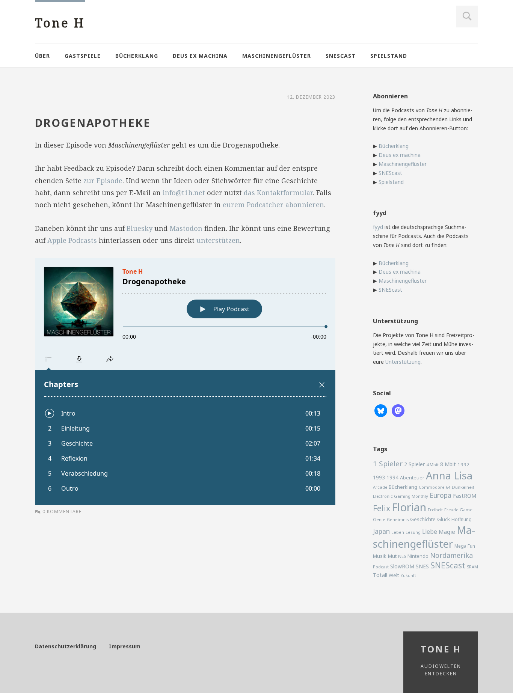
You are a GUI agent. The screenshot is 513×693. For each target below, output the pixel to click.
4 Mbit (432, 464)
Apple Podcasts (72, 240)
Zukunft (408, 575)
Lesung (413, 532)
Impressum (124, 646)
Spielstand (388, 55)
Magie (447, 531)
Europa (440, 495)
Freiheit (435, 509)
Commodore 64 (434, 487)
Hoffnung (461, 519)
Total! (380, 575)
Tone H (60, 23)
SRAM (472, 566)
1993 (379, 477)
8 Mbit (448, 464)
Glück (443, 519)
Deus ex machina (200, 55)
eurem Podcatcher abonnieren (273, 204)
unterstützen (218, 240)
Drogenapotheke (93, 122)
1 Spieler (388, 464)
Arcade (380, 487)
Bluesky (139, 228)
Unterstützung (403, 361)
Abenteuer (412, 477)
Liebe (429, 531)
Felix (381, 508)
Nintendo (418, 556)
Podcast (381, 566)
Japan (381, 531)
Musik (379, 556)
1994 (392, 477)
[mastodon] (398, 410)
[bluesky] (380, 410)
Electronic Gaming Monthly (400, 496)
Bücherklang (136, 55)
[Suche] (467, 16)
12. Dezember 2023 (311, 97)
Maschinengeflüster (276, 55)
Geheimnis (398, 519)
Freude (451, 509)
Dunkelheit (463, 487)
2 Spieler (414, 464)
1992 (463, 464)
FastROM (465, 495)
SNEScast (341, 55)
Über (42, 55)
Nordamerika (451, 555)
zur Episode (102, 180)
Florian (409, 507)
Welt (394, 575)
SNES (422, 566)
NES (402, 556)
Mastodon (185, 228)
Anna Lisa (449, 475)
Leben (397, 532)
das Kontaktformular (278, 192)
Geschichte (423, 519)
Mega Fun (464, 546)
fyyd (378, 226)
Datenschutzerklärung (65, 646)
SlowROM (402, 566)
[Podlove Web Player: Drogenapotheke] (185, 381)
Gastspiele (83, 55)
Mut (392, 556)
